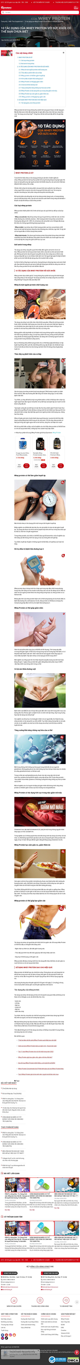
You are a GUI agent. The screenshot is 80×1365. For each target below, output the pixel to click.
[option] (17, 1195)
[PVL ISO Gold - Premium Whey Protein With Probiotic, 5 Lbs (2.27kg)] (57, 444)
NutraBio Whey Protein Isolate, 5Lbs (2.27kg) (39, 455)
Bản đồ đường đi (7, 1289)
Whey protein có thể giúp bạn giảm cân (34, 97)
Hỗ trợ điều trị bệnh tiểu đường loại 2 (32, 78)
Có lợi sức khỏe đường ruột (29, 85)
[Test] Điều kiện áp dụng (9, 1088)
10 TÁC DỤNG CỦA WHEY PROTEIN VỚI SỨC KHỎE (34, 66)
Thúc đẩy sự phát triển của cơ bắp (31, 72)
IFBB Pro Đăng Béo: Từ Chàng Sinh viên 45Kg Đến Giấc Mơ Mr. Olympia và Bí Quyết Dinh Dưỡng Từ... (13, 1101)
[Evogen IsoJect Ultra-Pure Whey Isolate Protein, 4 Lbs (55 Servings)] (23, 444)
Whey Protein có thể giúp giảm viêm (32, 81)
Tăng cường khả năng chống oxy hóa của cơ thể (35, 88)
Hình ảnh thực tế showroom (10, 1287)
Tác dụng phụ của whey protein (31, 103)
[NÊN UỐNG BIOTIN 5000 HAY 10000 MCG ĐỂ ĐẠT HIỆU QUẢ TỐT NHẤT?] (66, 1184)
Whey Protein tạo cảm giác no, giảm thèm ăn (35, 94)
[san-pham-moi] (6, 53)
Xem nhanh (19, 465)
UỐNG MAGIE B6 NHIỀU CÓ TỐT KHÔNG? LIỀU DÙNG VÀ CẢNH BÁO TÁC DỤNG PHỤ (12, 1119)
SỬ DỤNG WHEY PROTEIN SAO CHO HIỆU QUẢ (32, 100)
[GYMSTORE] (13, 8)
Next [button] (77, 1195)
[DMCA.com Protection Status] (73, 1359)
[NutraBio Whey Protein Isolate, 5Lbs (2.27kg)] (40, 444)
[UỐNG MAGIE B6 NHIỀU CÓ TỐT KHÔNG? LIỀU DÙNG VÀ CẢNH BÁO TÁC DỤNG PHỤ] (42, 1184)
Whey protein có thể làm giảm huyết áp (33, 75)
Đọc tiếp (7, 1210)
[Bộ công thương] (58, 1359)
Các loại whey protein (27, 60)
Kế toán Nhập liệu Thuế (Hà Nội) (11, 1093)
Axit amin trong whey (28, 63)
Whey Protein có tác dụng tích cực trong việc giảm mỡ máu (39, 91)
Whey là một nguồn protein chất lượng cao (34, 69)
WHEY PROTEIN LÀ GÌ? (26, 57)
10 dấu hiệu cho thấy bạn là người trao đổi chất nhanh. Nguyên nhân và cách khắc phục (14, 1110)
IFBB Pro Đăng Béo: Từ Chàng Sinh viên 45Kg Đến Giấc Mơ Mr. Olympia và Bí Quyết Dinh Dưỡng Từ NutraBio (17, 1196)
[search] (3, 12)
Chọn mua (26, 465)
